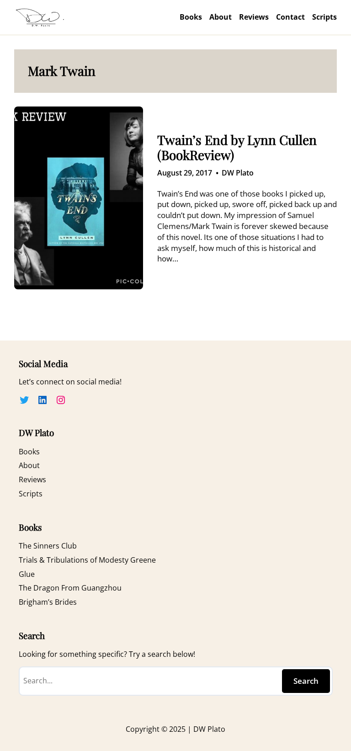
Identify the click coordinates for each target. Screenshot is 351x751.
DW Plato (238, 173)
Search (306, 681)
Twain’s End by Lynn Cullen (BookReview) (237, 147)
